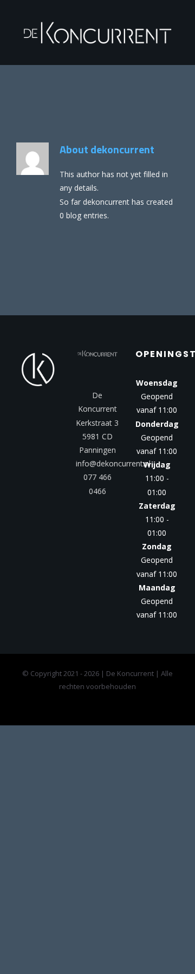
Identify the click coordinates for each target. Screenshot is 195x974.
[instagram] (106, 520)
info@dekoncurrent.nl (113, 460)
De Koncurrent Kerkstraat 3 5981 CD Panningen (97, 419)
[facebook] (89, 520)
